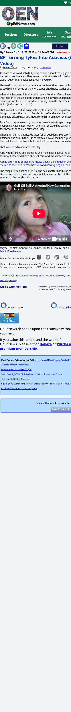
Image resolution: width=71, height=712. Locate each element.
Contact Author (15, 307)
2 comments (45, 67)
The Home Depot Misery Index (15, 364)
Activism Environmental (26, 275)
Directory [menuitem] (30, 34)
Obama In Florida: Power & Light (16, 369)
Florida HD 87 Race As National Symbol (19, 388)
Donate (46, 344)
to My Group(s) (8, 280)
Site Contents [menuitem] (49, 34)
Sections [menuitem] (11, 34)
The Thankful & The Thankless (15, 379)
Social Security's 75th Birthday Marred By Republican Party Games (31, 374)
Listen (60, 46)
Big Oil (41, 275)
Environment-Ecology (55, 275)
